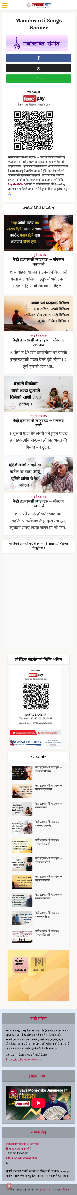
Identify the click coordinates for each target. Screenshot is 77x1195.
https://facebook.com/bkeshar (24, 1059)
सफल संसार (46, 1189)
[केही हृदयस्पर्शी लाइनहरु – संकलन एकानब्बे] (23, 791)
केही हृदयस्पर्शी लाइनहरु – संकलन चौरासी (48, 915)
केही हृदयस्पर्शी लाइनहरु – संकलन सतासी (48, 860)
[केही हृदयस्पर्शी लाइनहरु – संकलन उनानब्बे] (23, 827)
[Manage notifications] (9, 1186)
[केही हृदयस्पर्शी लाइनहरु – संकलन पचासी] (23, 900)
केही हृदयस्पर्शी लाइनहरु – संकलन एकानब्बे (38, 342)
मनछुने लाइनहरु (38, 255)
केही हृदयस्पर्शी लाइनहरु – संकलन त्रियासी (48, 933)
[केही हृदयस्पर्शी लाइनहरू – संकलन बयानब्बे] (23, 773)
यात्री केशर (65, 1189)
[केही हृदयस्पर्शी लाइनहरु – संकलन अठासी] (23, 845)
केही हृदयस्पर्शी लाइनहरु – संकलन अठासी (48, 842)
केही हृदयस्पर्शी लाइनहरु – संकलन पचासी (48, 896)
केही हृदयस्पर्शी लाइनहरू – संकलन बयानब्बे (38, 262)
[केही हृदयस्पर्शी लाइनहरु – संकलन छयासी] (23, 882)
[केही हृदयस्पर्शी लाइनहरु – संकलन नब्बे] (23, 809)
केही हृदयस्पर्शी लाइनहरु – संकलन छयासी (48, 878)
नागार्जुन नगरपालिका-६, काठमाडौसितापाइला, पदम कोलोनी (22, 1146)
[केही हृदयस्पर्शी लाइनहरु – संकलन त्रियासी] (23, 936)
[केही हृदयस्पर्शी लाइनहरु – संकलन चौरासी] (23, 918)
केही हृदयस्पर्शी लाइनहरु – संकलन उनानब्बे (38, 503)
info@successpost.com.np (22, 1157)
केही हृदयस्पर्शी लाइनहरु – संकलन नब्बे (38, 423)
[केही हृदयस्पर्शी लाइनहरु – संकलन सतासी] (23, 864)
